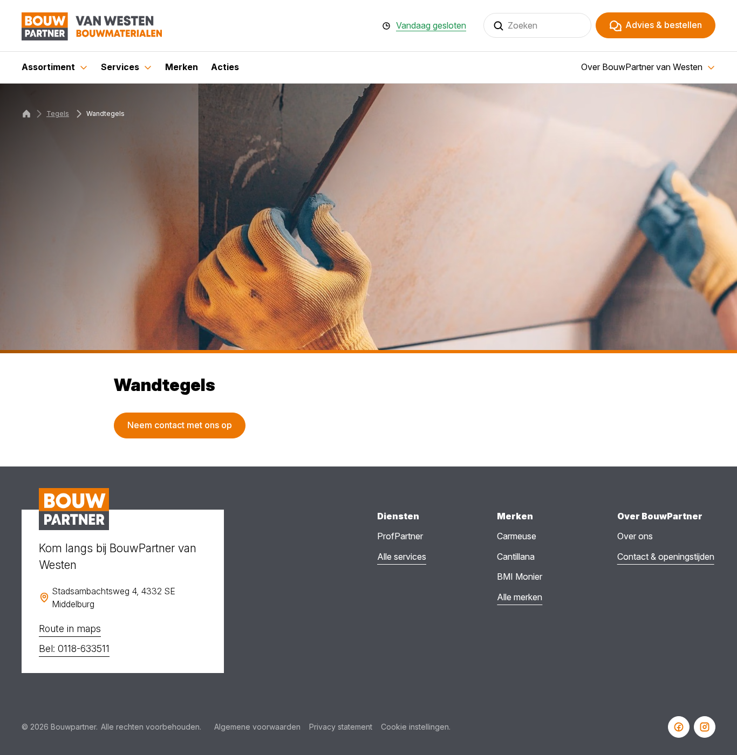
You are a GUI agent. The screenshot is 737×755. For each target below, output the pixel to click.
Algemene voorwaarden (257, 726)
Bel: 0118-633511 (74, 648)
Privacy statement (340, 726)
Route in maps (70, 628)
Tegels (57, 113)
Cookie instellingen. (416, 726)
